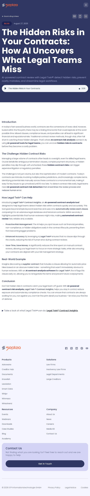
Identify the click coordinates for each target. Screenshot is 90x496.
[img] (79, 89)
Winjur (5, 393)
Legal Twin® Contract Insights (62, 310)
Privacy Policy (54, 487)
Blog (4, 433)
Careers (50, 424)
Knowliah (6, 379)
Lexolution (6, 384)
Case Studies (8, 429)
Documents (7, 374)
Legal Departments (55, 374)
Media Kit (50, 429)
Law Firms (50, 364)
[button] (5, 88)
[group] (45, 88)
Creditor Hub (8, 369)
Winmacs (6, 398)
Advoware (6, 364)
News (48, 419)
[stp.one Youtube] (87, 348)
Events (5, 414)
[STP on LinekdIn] (76, 348)
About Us (50, 414)
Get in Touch (45, 463)
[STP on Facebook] (66, 348)
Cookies (84, 487)
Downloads (7, 424)
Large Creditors (53, 379)
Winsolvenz (7, 403)
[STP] (10, 5)
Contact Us (51, 433)
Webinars (6, 419)
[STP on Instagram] (82, 348)
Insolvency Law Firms (56, 369)
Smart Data (7, 389)
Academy (6, 438)
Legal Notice (70, 487)
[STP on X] (71, 348)
